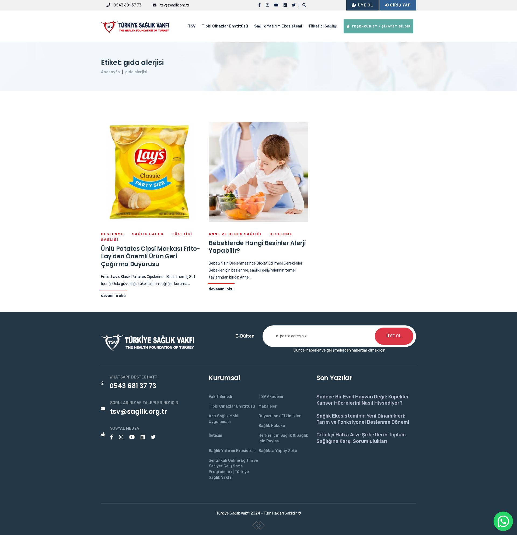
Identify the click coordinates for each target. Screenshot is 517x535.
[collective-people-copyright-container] (258, 526)
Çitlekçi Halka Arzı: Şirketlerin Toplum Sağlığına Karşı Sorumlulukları (361, 438)
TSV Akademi (270, 396)
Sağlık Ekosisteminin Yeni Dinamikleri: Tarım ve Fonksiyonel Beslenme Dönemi (362, 419)
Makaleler (267, 406)
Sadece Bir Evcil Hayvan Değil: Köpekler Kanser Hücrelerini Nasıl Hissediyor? (362, 400)
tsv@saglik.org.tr (174, 5)
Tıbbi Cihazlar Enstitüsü (225, 26)
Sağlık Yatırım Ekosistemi (278, 26)
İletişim (215, 435)
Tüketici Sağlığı (322, 26)
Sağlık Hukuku (271, 425)
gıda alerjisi (136, 72)
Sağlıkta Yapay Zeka (277, 451)
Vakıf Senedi (220, 396)
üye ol (394, 336)
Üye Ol (365, 5)
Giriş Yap (400, 5)
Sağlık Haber (148, 234)
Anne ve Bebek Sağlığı (235, 234)
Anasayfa (110, 72)
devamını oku (113, 295)
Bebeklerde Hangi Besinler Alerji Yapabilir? (257, 247)
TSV (191, 26)
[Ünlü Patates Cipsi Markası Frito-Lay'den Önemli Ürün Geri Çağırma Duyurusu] (151, 171)
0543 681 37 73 (127, 5)
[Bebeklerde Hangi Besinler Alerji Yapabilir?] (258, 171)
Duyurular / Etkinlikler (279, 416)
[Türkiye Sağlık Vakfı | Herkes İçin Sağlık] (137, 26)
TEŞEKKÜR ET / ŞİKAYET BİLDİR (380, 26)
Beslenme (112, 234)
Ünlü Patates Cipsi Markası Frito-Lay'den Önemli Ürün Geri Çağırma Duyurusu (150, 256)
